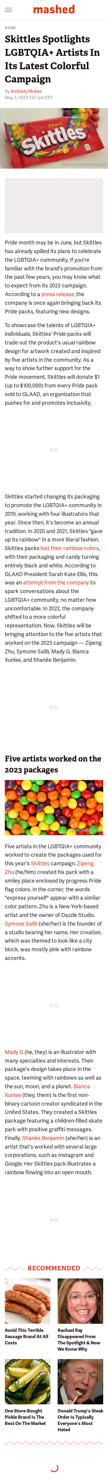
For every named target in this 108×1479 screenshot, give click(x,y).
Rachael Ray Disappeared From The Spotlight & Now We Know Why (79, 1339)
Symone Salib (21, 923)
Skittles (40, 863)
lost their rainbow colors (69, 548)
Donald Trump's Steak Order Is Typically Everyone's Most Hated (80, 1420)
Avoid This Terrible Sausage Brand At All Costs (26, 1336)
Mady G (14, 1052)
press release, (58, 294)
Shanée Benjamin (43, 1138)
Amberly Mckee (26, 91)
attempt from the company (56, 582)
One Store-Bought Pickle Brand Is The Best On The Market (25, 1417)
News (10, 28)
